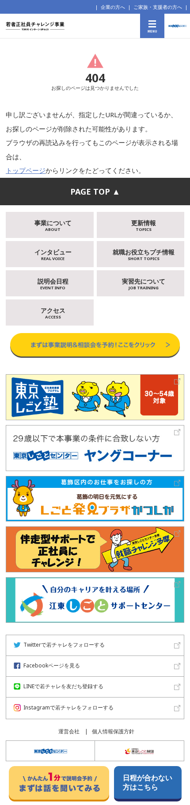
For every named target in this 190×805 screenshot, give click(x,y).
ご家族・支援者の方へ (157, 7)
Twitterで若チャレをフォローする (64, 644)
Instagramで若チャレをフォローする (68, 707)
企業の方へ (113, 7)
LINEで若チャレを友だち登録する (63, 686)
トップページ (26, 170)
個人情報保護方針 (113, 731)
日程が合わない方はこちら (147, 782)
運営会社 (69, 731)
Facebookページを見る (51, 665)
